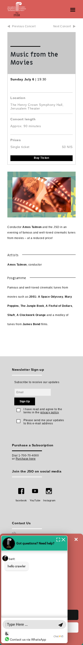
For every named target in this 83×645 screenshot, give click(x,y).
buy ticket (41, 157)
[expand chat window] (58, 539)
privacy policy (49, 412)
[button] (76, 539)
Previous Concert (24, 26)
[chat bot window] (34, 589)
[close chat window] (63, 539)
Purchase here (26, 458)
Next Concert (62, 26)
